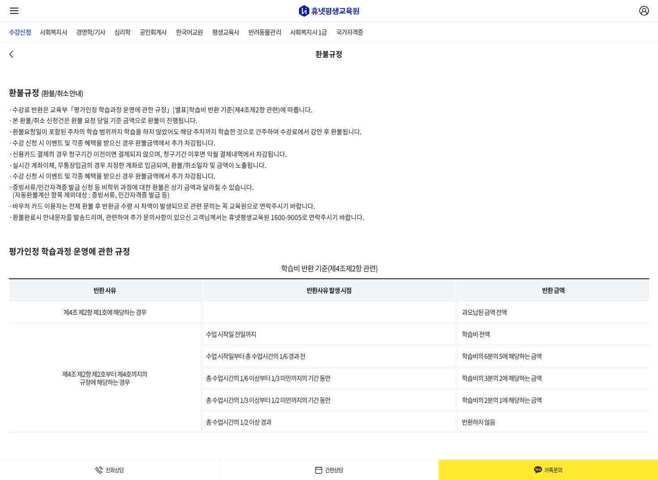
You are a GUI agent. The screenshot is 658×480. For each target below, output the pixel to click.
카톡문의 (553, 470)
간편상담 (334, 470)
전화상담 (115, 470)
